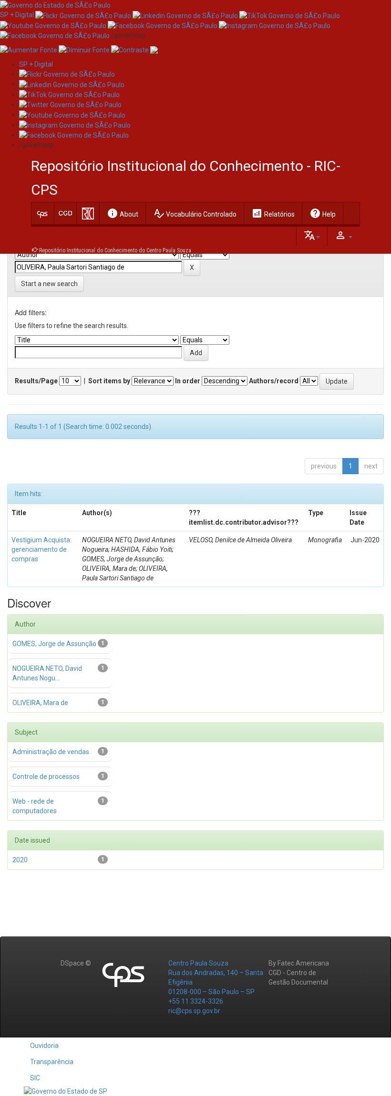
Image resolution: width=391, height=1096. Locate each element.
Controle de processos (46, 776)
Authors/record (273, 381)
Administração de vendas (50, 752)
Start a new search (49, 284)
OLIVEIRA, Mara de (40, 703)
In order (187, 381)
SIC (35, 1078)
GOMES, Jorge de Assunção (54, 644)
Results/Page (36, 381)
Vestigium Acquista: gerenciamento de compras (41, 549)
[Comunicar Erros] (154, 49)
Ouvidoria (44, 1045)
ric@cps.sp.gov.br (194, 1011)
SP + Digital (17, 15)
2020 (20, 860)
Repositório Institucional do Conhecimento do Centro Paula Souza (115, 250)
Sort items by (109, 381)
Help (322, 213)
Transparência (51, 1062)
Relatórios (273, 213)
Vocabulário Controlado (195, 213)
